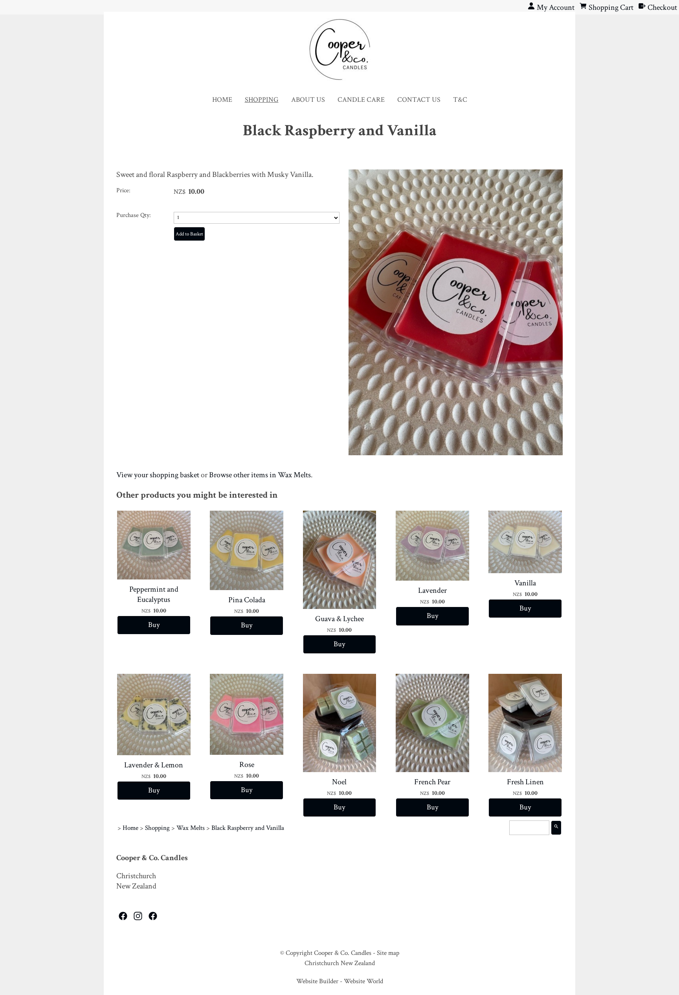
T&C (460, 99)
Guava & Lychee (339, 619)
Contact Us (418, 99)
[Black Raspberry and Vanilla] (456, 453)
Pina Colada (246, 600)
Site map (388, 953)
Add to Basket (189, 233)
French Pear (432, 782)
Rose (246, 765)
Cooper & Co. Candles (342, 953)
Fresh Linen (525, 782)
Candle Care (361, 99)
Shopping (262, 99)
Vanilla (525, 583)
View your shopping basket (157, 475)
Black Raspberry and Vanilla (247, 828)
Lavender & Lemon (153, 765)
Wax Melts (190, 828)
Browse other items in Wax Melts (260, 475)
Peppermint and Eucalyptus (153, 594)
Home (222, 99)
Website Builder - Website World (339, 981)
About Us (308, 99)
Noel (339, 782)
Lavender (432, 590)
